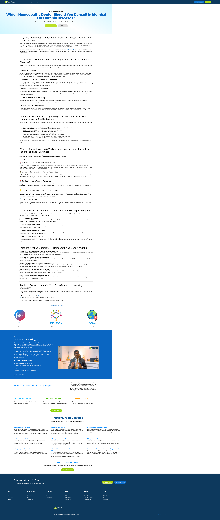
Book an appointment (20, 374)
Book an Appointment (50, 25)
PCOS (104, 497)
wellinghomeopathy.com (43, 295)
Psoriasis (9, 493)
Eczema (9, 495)
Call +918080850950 (199, 2)
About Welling (21, 2)
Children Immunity (106, 495)
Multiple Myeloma (87, 499)
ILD (46, 499)
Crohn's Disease (68, 497)
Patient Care (30, 2)
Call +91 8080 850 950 (68, 469)
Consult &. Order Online (120, 482)
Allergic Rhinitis (49, 497)
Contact (38, 2)
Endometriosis (105, 499)
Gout (28, 497)
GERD (66, 495)
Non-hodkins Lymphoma (88, 497)
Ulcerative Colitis (68, 499)
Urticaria (9, 499)
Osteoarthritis (29, 495)
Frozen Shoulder (30, 499)
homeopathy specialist (69, 49)
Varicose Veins (105, 493)
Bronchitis (48, 495)
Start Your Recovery (56, 410)
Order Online (208, 2)
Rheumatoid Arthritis (31, 493)
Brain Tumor (86, 493)
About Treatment (62, 25)
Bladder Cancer (87, 495)
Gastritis (66, 493)
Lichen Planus (10, 497)
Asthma (47, 493)
